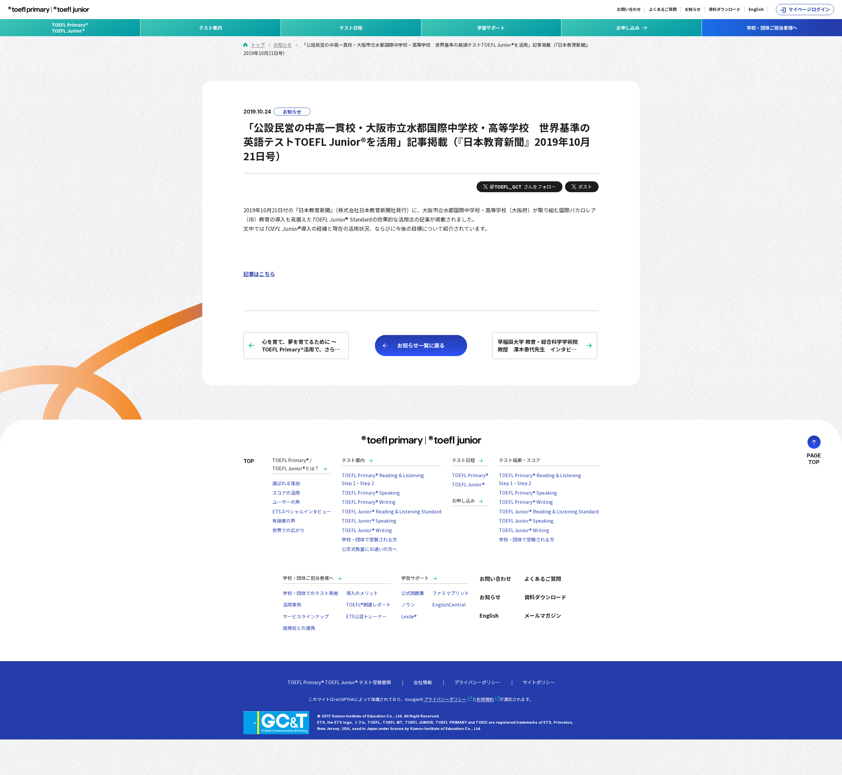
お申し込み (463, 500)
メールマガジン (542, 615)
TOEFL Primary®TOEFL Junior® (70, 28)
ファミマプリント (450, 593)
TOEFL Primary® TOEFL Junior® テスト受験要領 (339, 682)
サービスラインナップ (306, 616)
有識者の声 (283, 520)
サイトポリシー (539, 682)
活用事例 (292, 604)
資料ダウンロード (724, 9)
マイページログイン (809, 9)
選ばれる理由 (286, 483)
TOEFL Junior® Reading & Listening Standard (391, 511)
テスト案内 (210, 27)
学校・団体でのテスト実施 (310, 593)
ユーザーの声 (286, 502)
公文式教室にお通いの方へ (369, 549)
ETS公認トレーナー (366, 616)
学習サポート (491, 27)
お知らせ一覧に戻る (421, 345)
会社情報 (422, 682)
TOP (248, 461)
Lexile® (409, 616)
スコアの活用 (286, 492)
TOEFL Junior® (468, 484)
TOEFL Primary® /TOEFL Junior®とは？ (295, 464)
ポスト (585, 186)
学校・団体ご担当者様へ (772, 27)
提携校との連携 (299, 628)
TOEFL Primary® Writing (369, 502)
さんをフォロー (523, 186)
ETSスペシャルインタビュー (301, 511)
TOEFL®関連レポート (368, 604)
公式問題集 (412, 593)
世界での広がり (288, 530)
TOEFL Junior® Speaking (369, 520)
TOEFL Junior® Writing (367, 530)
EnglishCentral (448, 604)
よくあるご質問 (663, 9)
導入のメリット (362, 593)
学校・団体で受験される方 (369, 539)
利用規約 (485, 699)
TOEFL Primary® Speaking (371, 492)
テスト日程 (350, 27)
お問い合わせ (629, 9)
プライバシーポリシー (477, 682)
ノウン (408, 604)
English (756, 9)
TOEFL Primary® (470, 475)
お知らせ (693, 9)
